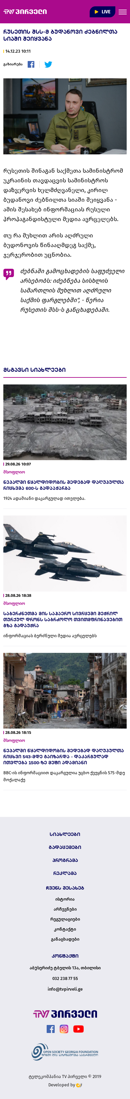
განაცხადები (65, 939)
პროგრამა (65, 860)
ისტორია (65, 899)
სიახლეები (65, 834)
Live (105, 12)
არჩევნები (65, 909)
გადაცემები (65, 847)
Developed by (62, 1084)
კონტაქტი (65, 929)
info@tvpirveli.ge (65, 989)
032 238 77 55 (65, 978)
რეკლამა (65, 873)
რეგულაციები (65, 919)
